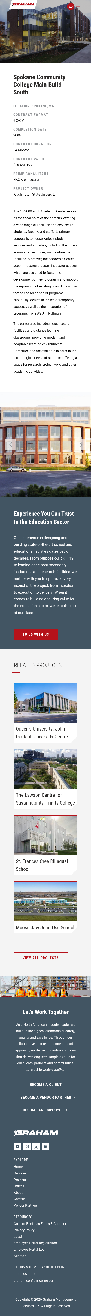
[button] (78, 11)
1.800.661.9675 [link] (25, 1274)
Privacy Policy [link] (24, 1230)
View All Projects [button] (41, 958)
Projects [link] (20, 1180)
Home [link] (18, 1167)
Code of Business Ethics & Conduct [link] (40, 1224)
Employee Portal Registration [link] (35, 1243)
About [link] (18, 1193)
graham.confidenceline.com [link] (34, 1281)
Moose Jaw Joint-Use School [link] (45, 928)
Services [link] (20, 1173)
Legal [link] (18, 1237)
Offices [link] (19, 1186)
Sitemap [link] (20, 1256)
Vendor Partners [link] (26, 1205)
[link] (37, 9)
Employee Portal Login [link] (30, 1249)
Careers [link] (19, 1199)
